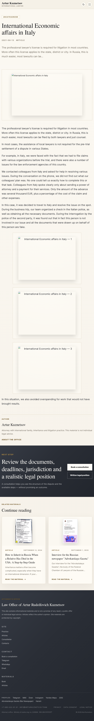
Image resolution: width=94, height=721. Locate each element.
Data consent (70, 707)
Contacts (5, 643)
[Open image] (47, 258)
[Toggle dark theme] (83, 4)
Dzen (31, 698)
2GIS (61, 698)
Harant (38, 701)
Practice (5, 631)
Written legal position (79, 475)
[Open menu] (89, 4)
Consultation (7, 639)
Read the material (15, 579)
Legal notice (86, 707)
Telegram (5, 660)
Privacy (57, 707)
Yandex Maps (51, 698)
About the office (12, 440)
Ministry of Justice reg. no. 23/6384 (26, 712)
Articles (5, 635)
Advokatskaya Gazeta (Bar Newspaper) (17, 701)
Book (4, 681)
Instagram (39, 698)
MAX (24, 698)
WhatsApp (6, 664)
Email (4, 668)
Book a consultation (80, 467)
